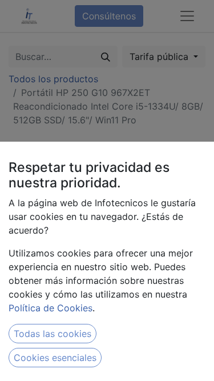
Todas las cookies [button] (52, 333)
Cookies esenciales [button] (55, 357)
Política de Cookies (50, 308)
